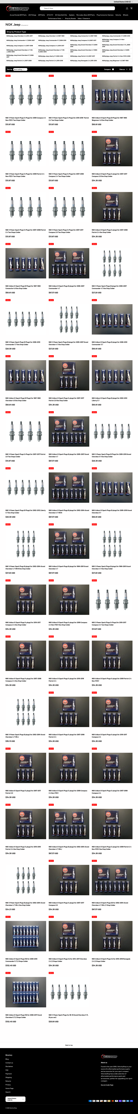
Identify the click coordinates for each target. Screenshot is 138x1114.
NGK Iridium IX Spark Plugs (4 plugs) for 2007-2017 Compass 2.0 (66, 904)
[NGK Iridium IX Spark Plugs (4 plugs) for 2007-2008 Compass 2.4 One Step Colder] (26, 656)
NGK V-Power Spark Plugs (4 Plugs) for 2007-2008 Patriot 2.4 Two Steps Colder (26, 231)
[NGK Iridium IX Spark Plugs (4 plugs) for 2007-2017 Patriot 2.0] (26, 768)
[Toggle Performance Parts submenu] (62, 18)
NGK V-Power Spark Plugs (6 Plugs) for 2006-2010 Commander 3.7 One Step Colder (23, 343)
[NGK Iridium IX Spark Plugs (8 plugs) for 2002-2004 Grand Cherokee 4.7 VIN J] (69, 824)
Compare (107, 69)
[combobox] (77, 8)
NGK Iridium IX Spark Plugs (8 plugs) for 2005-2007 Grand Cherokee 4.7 (69, 455)
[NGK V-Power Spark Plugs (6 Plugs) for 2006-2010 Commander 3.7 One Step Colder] (26, 319)
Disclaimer (9, 1066)
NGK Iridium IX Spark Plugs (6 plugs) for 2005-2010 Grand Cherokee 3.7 (112, 511)
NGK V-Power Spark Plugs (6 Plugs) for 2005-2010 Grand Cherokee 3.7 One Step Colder (111, 455)
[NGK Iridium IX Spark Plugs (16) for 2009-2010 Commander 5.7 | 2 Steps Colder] (26, 936)
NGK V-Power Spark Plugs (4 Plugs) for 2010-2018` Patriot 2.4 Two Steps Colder (69, 119)
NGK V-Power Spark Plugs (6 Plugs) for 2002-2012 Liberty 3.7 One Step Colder (26, 511)
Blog (7, 1059)
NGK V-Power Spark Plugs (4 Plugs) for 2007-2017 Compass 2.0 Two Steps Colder (66, 231)
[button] (131, 8)
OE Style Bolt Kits (61, 15)
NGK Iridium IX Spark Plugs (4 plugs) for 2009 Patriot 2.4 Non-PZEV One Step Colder (111, 848)
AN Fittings (32, 15)
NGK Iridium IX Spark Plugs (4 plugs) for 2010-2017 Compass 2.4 (109, 736)
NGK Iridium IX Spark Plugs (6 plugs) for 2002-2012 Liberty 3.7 (109, 399)
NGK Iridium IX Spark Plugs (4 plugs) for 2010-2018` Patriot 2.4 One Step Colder (23, 848)
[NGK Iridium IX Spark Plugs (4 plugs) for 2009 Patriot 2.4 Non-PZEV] (112, 656)
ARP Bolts (41, 15)
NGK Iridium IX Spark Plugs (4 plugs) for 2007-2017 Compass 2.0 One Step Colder (109, 175)
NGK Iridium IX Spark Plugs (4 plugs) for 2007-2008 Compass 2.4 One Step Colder (23, 680)
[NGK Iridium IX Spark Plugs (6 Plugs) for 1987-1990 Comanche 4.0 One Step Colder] (26, 263)
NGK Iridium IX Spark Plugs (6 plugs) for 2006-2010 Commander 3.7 (109, 343)
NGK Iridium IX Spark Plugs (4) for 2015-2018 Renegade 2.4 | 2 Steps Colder (111, 960)
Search (8, 1092)
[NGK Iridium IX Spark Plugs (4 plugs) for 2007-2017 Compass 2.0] (69, 880)
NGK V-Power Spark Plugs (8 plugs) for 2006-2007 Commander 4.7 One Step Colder (109, 287)
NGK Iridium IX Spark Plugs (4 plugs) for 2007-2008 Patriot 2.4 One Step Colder (110, 231)
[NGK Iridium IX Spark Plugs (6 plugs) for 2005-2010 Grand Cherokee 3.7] (112, 487)
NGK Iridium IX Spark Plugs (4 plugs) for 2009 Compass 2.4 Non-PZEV (68, 792)
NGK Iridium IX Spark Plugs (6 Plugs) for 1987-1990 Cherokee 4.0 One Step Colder (23, 399)
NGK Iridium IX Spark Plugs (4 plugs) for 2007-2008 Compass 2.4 (110, 792)
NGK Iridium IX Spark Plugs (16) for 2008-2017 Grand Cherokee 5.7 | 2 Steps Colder (24, 1016)
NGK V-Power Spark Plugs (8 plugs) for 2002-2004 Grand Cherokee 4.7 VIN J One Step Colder (25, 904)
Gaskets (72, 15)
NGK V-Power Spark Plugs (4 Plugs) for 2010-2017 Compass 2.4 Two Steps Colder (109, 623)
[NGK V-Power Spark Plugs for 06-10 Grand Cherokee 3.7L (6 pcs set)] (69, 992)
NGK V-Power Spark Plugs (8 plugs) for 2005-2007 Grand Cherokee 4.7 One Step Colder (68, 343)
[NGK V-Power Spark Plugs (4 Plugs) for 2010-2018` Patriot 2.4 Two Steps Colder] (69, 95)
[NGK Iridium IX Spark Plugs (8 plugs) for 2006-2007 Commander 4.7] (69, 263)
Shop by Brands (70, 18)
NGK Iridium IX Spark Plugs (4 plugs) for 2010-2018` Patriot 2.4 (66, 680)
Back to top (69, 1045)
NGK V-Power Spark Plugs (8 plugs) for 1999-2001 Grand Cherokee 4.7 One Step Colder (111, 567)
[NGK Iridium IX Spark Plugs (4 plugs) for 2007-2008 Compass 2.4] (112, 768)
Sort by (9, 69)
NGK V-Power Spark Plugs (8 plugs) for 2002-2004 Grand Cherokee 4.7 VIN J (25, 736)
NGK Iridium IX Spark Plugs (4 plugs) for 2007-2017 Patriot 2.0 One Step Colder (66, 399)
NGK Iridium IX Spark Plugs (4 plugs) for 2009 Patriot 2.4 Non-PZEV (111, 680)
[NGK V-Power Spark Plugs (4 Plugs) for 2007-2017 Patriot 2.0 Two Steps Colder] (26, 431)
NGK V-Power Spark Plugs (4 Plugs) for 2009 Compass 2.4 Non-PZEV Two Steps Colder (26, 119)
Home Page (9, 1088)
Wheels (125, 15)
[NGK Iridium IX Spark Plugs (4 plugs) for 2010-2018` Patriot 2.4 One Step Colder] (26, 824)
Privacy (8, 1085)
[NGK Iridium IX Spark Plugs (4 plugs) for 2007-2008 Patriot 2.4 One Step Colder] (112, 207)
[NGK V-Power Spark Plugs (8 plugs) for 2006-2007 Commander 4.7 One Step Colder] (112, 263)
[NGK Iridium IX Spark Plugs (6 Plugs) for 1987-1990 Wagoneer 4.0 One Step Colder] (112, 95)
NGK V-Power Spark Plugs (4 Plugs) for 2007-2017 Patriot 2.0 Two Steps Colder (25, 455)
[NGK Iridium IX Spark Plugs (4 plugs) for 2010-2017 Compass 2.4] (112, 712)
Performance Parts (54, 18)
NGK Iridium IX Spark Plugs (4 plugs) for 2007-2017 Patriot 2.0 (23, 792)
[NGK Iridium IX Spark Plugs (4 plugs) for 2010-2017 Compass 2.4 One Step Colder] (26, 599)
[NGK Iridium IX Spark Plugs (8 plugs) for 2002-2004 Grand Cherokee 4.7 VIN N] (69, 487)
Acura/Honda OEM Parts (18, 15)
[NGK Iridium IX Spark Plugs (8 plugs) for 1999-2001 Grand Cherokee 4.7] (69, 543)
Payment (9, 1074)
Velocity (118, 15)
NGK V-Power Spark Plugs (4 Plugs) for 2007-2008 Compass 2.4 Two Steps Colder (66, 175)
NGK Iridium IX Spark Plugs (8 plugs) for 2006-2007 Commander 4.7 (66, 287)
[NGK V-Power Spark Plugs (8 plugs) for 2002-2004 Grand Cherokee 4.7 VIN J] (26, 712)
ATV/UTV (50, 15)
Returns (8, 1081)
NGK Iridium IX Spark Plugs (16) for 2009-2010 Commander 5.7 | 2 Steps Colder (21, 960)
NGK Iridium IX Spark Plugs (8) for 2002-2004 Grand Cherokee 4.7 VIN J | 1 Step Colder (110, 904)
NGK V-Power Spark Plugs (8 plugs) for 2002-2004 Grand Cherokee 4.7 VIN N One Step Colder (25, 567)
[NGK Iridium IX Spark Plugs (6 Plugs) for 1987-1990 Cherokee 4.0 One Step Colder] (26, 375)
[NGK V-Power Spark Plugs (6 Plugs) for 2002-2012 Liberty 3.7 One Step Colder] (26, 487)
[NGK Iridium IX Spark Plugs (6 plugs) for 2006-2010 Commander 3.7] (112, 319)
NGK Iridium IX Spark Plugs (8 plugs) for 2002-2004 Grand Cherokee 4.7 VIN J (69, 848)
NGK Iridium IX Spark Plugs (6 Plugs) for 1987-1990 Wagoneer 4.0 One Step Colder (109, 119)
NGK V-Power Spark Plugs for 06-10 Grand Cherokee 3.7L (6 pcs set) (68, 1016)
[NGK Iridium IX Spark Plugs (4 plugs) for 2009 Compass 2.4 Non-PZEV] (69, 768)
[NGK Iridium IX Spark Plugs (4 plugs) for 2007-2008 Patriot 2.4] (69, 712)
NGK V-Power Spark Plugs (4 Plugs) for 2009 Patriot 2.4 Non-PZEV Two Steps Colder (25, 175)
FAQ (7, 1070)
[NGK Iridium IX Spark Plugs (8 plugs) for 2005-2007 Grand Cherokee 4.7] (69, 431)
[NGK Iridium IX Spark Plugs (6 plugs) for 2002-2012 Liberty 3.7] (112, 375)
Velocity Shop (13, 1108)
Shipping (9, 1077)
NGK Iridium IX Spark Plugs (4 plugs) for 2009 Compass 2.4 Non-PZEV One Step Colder (68, 623)
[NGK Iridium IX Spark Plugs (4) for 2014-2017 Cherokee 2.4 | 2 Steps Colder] (69, 936)
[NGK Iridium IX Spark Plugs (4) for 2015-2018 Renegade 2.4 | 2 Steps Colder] (112, 936)
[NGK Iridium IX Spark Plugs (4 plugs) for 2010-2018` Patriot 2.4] (69, 656)
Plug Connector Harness (105, 15)
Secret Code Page (107, 1085)
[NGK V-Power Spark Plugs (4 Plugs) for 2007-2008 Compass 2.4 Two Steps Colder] (69, 151)
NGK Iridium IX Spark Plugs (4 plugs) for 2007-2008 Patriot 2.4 (66, 736)
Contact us (9, 1063)
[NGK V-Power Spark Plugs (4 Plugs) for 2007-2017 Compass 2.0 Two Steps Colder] (69, 207)
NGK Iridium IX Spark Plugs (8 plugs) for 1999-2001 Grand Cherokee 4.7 (68, 567)
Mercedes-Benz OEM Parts (85, 15)
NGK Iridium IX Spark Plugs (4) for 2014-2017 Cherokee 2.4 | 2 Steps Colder (68, 960)
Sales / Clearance (84, 18)
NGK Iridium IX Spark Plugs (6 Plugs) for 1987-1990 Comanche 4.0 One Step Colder (23, 287)
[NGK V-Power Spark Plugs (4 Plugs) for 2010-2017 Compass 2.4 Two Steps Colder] (112, 599)
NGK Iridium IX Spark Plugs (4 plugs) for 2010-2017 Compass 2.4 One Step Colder (23, 623)
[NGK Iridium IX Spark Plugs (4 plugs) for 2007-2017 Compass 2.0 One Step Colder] (112, 151)
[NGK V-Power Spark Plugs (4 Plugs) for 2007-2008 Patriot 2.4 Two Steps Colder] (26, 207)
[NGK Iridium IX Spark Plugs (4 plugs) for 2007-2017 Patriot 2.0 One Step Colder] (69, 375)
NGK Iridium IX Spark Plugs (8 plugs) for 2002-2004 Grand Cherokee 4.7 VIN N (69, 511)
